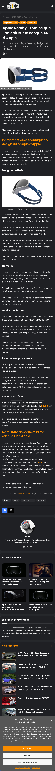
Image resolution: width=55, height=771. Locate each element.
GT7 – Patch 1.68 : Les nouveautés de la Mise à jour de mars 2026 (35, 688)
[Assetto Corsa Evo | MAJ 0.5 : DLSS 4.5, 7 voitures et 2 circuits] (9, 713)
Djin (7, 54)
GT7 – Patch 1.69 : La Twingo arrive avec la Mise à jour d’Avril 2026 (34, 677)
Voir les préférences (27, 762)
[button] (51, 720)
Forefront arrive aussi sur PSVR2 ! (33, 698)
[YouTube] (31, 546)
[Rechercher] (52, 6)
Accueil (7, 17)
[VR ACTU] (13, 5)
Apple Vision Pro (30, 17)
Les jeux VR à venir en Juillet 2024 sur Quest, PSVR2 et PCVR (39, 582)
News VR (32, 23)
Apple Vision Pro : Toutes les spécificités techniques (40, 607)
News (23, 23)
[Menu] (3, 6)
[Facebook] (4, 510)
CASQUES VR (17, 17)
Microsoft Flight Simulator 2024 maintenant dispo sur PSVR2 (33, 665)
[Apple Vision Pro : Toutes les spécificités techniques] (41, 595)
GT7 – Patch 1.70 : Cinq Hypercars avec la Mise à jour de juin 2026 (33, 654)
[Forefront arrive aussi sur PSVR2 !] (9, 701)
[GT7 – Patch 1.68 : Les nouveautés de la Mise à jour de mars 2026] (9, 690)
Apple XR (41, 500)
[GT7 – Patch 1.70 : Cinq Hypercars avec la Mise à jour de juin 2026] (9, 656)
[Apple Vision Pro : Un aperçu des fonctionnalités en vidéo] (14, 595)
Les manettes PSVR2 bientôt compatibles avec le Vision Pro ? (12, 582)
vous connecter (18, 628)
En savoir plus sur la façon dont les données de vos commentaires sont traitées (27, 633)
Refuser (27, 755)
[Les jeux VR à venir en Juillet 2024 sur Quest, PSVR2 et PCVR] (41, 570)
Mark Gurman (24, 493)
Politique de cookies (22, 768)
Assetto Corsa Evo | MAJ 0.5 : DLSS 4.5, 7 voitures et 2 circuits (34, 710)
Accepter (27, 748)
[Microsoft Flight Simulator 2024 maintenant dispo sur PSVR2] (9, 668)
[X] (11, 510)
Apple (16, 500)
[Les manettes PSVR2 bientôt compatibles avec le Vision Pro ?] (14, 570)
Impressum (36, 768)
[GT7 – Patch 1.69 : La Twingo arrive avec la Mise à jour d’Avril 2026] (9, 679)
